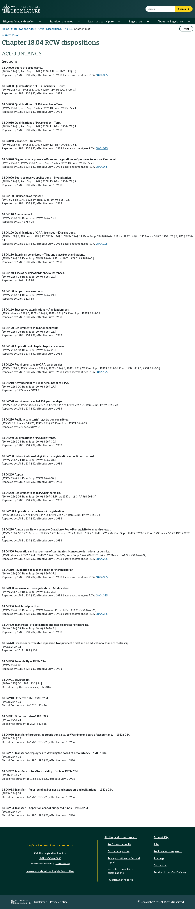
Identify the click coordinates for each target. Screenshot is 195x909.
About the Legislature (171, 21)
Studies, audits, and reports (121, 837)
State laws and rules (61, 21)
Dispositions (53, 28)
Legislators (135, 21)
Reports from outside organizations (120, 870)
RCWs (40, 28)
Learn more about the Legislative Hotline (50, 871)
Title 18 (67, 28)
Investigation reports (120, 879)
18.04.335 (102, 595)
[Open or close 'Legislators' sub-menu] (148, 21)
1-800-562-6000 (50, 858)
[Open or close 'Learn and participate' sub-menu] (119, 21)
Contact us (160, 865)
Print (186, 28)
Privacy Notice (59, 902)
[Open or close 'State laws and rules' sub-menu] (78, 21)
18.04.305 (102, 577)
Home (5, 28)
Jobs (156, 844)
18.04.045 (102, 166)
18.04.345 (102, 613)
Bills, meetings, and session (18, 21)
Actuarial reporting (119, 851)
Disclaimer (40, 902)
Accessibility (161, 837)
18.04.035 (102, 75)
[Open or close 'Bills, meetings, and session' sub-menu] (40, 21)
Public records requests (168, 851)
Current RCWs (11, 34)
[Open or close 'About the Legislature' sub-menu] (189, 21)
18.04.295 (102, 558)
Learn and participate (101, 21)
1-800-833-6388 (63, 863)
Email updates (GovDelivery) (170, 872)
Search (182, 8)
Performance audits (119, 844)
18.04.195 (102, 371)
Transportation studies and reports (124, 860)
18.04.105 (102, 243)
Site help (159, 858)
